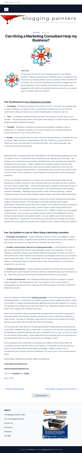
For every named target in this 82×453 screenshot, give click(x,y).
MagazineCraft (47, 449)
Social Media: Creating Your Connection (61, 389)
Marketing (36, 32)
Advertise (8, 432)
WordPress (31, 449)
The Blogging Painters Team (14, 415)
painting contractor (39, 297)
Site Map (7, 436)
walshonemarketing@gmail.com (16, 369)
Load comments (41, 396)
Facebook (16, 373)
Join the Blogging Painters (14, 419)
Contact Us (8, 423)
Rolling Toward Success (14, 389)
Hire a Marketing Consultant (37, 102)
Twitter (26, 373)
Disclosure (8, 427)
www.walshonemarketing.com (15, 364)
